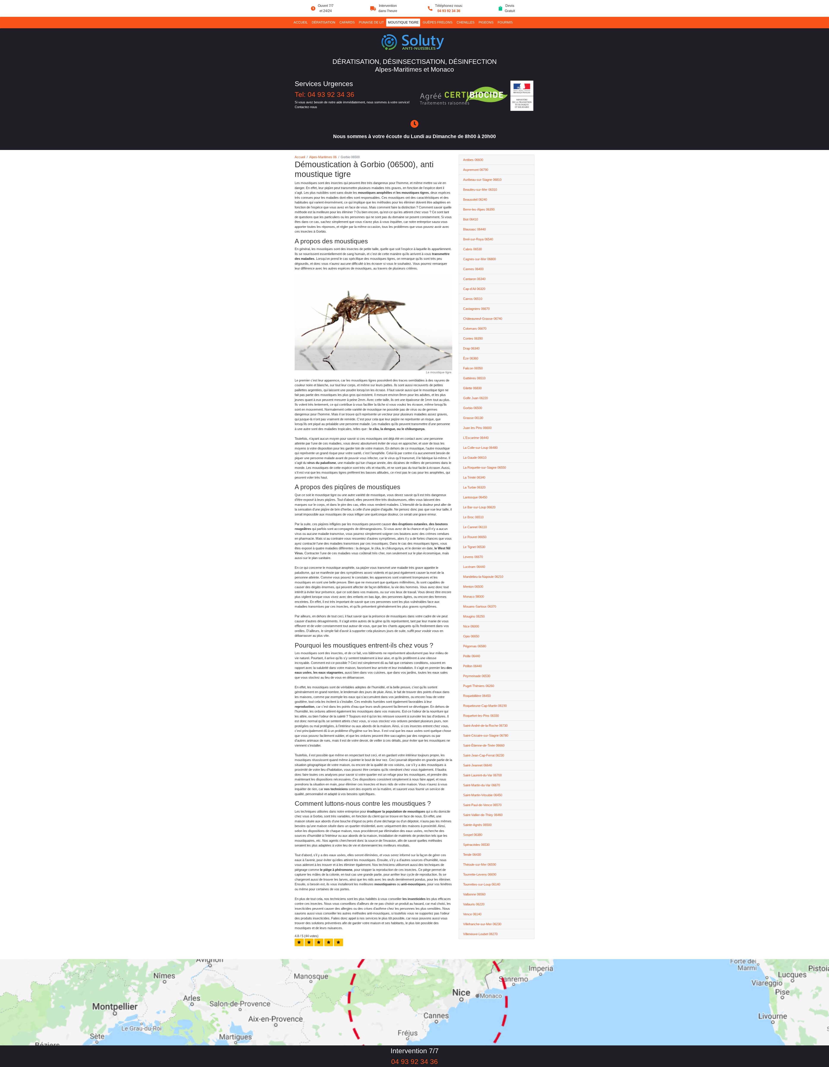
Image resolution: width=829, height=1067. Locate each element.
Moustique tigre (403, 22)
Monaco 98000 (473, 596)
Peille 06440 (471, 656)
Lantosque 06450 (475, 497)
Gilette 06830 (472, 388)
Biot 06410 (470, 219)
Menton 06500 (473, 586)
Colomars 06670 (474, 328)
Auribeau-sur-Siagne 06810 (482, 179)
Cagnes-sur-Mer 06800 (479, 259)
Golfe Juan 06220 (475, 398)
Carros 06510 (472, 299)
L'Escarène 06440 (476, 438)
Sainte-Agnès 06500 (477, 825)
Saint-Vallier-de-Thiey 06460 (483, 815)
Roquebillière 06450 (477, 696)
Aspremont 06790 (475, 170)
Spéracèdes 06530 (476, 844)
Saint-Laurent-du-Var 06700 (482, 775)
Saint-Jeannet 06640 (477, 765)
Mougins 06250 (474, 616)
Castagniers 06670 (476, 308)
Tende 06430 (472, 854)
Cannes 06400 (473, 269)
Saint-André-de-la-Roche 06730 (485, 725)
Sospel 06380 (472, 835)
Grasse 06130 (473, 418)
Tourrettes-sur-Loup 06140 (481, 884)
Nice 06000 (471, 626)
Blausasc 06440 (474, 229)
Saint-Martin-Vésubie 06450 (482, 795)
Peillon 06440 (472, 666)
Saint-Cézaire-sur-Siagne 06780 (485, 735)
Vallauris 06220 (473, 904)
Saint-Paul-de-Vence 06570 (482, 805)
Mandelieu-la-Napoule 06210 (483, 576)
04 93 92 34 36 (448, 11)
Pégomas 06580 (474, 646)
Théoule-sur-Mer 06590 (479, 864)
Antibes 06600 (473, 160)
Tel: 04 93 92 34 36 (324, 94)
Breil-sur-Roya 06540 (478, 239)
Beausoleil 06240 (475, 199)
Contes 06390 (473, 338)
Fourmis (505, 22)
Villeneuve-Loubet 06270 (480, 934)
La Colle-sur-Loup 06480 (480, 447)
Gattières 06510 (474, 378)
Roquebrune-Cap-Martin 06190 (485, 706)
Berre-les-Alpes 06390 (479, 209)
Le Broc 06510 (473, 517)
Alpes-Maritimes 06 (323, 157)
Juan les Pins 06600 (477, 428)
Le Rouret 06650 (474, 537)
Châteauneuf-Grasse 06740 (482, 318)
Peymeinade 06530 (476, 676)
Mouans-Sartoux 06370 (479, 606)
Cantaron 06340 (474, 279)
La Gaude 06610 (474, 457)
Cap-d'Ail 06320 (474, 289)
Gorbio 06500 (472, 408)
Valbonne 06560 (474, 894)
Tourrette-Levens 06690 (479, 874)
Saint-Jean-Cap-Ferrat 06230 (483, 755)
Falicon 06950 (473, 368)
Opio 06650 (471, 636)
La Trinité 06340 (474, 477)
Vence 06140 (472, 914)
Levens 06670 (473, 557)
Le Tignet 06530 (474, 547)
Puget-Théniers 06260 (478, 686)
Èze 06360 (470, 358)
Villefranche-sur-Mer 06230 (482, 924)
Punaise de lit (371, 22)
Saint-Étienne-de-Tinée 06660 (484, 745)
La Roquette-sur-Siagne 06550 (484, 467)
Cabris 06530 (472, 249)
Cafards (347, 22)
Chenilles (466, 22)
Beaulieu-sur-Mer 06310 (480, 189)
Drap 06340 (471, 348)
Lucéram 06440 (474, 567)
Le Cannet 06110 (475, 527)
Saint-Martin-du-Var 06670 (481, 785)
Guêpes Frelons (437, 22)
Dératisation (323, 22)
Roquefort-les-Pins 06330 (481, 715)
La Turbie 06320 (474, 487)
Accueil (301, 22)
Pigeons (486, 22)
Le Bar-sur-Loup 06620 (479, 507)
